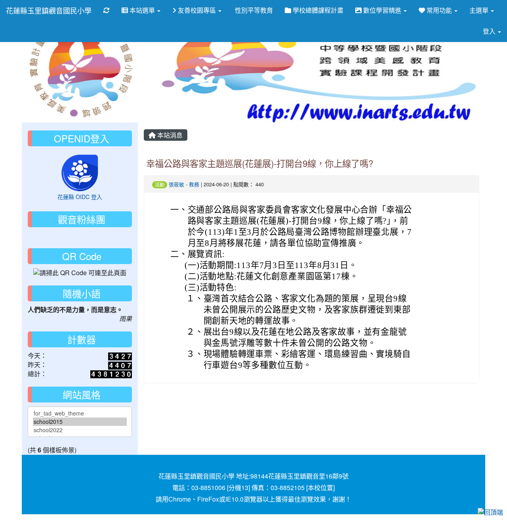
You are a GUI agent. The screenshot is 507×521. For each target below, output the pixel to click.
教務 (194, 184)
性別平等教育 (253, 10)
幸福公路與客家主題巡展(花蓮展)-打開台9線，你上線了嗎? (259, 163)
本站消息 (169, 135)
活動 (159, 184)
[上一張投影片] (41, 70)
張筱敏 (176, 184)
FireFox (208, 499)
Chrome (179, 499)
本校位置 (320, 487)
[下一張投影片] (466, 70)
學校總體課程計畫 (317, 10)
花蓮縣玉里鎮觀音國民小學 (48, 10)
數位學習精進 (382, 10)
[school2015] (80, 422)
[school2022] (80, 430)
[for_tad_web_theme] (80, 413)
